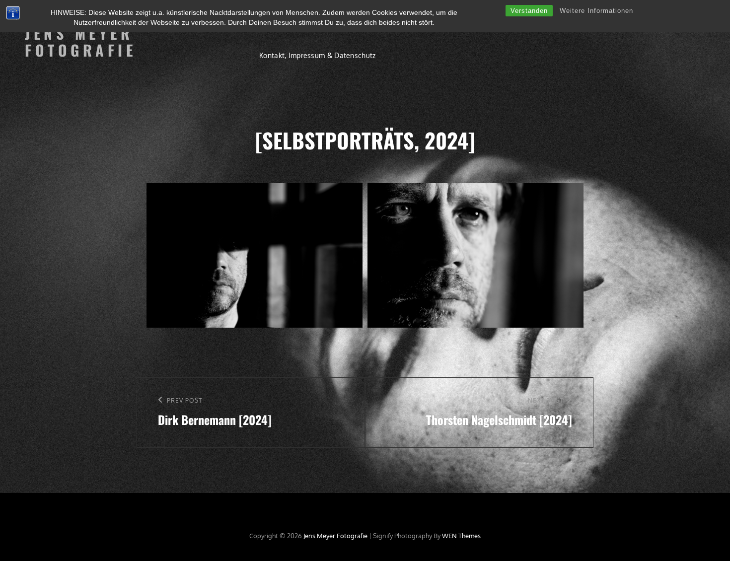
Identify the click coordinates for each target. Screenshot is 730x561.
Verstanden (529, 10)
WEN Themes (461, 536)
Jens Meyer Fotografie (80, 42)
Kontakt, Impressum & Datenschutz (317, 55)
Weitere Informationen (596, 10)
